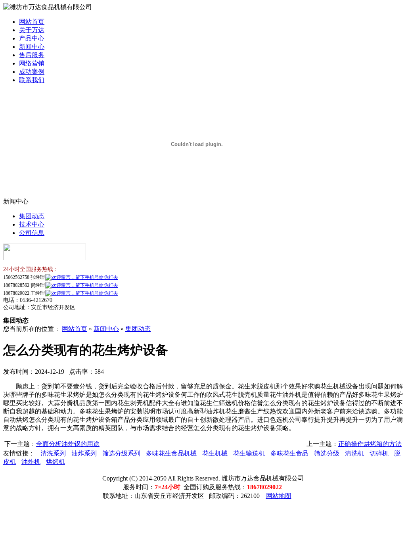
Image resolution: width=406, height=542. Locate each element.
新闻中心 (31, 46)
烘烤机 (55, 461)
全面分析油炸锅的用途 (68, 443)
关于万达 (31, 30)
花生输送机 (249, 453)
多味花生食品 (289, 453)
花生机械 (215, 453)
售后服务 (31, 55)
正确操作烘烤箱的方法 (370, 443)
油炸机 (30, 461)
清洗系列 (53, 453)
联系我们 (31, 80)
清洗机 (354, 453)
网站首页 (31, 21)
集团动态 (31, 216)
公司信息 (31, 232)
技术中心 (31, 224)
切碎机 (379, 453)
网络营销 (31, 63)
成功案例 (31, 71)
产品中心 (31, 38)
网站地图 (278, 495)
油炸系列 (84, 453)
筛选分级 (326, 453)
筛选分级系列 (121, 453)
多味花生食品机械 (171, 453)
